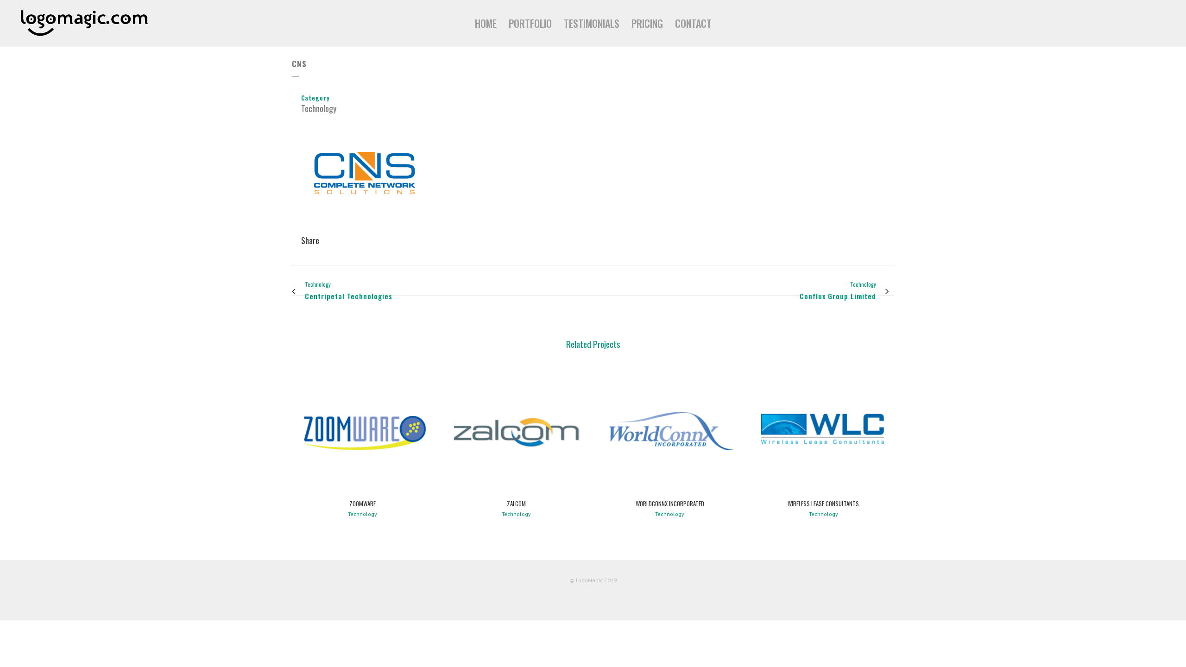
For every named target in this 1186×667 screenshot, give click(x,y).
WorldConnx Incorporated (670, 503)
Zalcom (516, 503)
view (362, 430)
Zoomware (362, 503)
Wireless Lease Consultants (823, 503)
